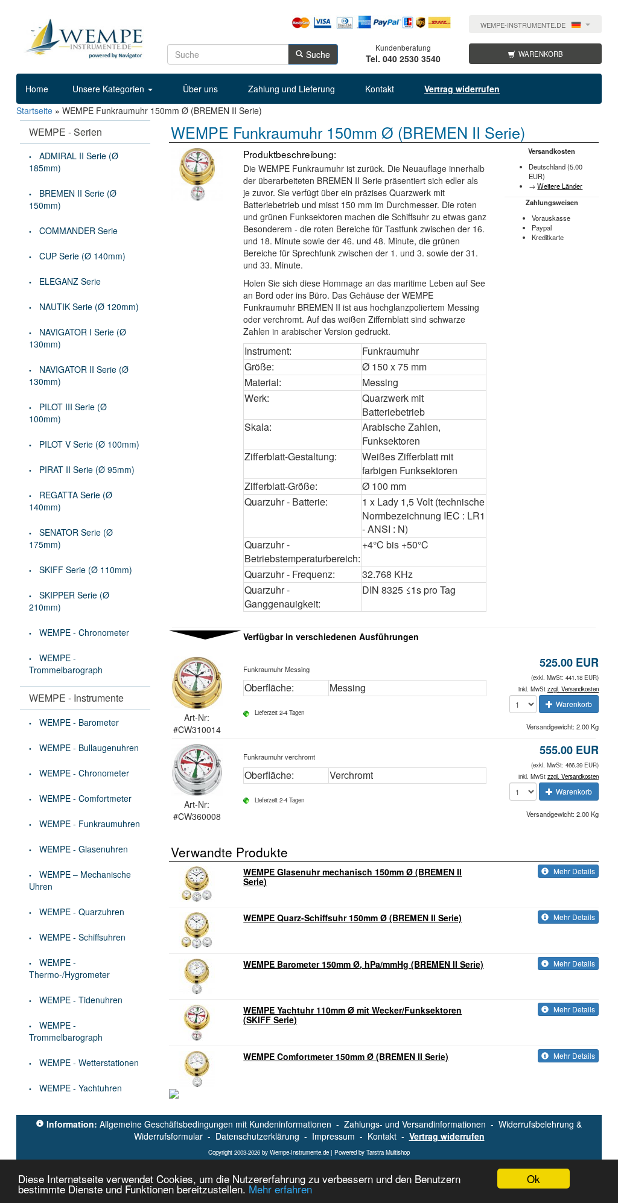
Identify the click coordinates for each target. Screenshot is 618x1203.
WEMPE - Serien (65, 132)
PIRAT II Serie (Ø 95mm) (87, 469)
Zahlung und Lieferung (291, 89)
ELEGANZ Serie (70, 281)
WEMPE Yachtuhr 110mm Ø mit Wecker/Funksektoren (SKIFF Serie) (352, 1014)
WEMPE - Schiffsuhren (82, 937)
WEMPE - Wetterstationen (89, 1062)
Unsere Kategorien (109, 89)
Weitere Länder (559, 186)
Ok (533, 1178)
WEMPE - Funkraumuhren (89, 823)
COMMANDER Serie (78, 230)
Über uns (200, 89)
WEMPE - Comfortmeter (85, 798)
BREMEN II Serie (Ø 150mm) (72, 199)
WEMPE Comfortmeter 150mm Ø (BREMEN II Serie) (345, 1056)
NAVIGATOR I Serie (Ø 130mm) (77, 338)
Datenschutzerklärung (257, 1136)
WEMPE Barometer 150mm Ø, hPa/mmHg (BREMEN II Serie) (363, 964)
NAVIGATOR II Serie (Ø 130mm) (79, 375)
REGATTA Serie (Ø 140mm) (70, 501)
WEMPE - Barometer (79, 722)
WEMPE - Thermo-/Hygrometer (69, 968)
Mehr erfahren (280, 1188)
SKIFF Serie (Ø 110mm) (85, 569)
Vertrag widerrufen (447, 1136)
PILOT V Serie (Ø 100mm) (89, 444)
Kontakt (379, 89)
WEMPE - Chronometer (84, 632)
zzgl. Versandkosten (573, 689)
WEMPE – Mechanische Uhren (80, 880)
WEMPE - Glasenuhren (83, 849)
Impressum (333, 1136)
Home (36, 89)
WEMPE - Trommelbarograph (66, 664)
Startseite (34, 110)
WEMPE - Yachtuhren (80, 1088)
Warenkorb (540, 54)
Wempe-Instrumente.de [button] (522, 25)
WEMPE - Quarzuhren (81, 912)
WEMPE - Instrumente (76, 698)
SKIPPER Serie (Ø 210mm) (69, 601)
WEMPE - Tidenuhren (81, 1000)
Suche (318, 54)
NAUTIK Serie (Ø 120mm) (89, 306)
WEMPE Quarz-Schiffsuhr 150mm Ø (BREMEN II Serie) (352, 918)
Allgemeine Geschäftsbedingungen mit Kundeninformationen (215, 1124)
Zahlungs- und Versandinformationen (415, 1124)
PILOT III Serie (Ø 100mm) (68, 413)
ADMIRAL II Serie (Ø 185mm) (73, 162)
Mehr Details (573, 871)
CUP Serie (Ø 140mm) (82, 256)
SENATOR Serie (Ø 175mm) (71, 538)
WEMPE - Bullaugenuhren (89, 747)
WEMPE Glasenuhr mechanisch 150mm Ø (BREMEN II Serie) (352, 876)
